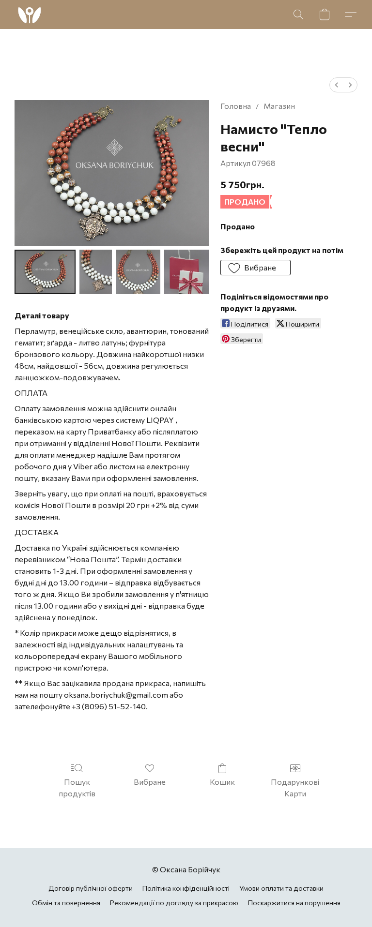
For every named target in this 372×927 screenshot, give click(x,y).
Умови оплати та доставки (281, 888)
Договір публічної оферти (90, 888)
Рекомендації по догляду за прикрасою (174, 902)
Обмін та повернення (66, 902)
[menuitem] (336, 85)
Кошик (222, 781)
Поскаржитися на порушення (294, 902)
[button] (29, 14)
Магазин (279, 105)
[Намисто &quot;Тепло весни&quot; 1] (95, 272)
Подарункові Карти (295, 787)
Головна (235, 105)
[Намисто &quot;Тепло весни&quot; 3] (186, 272)
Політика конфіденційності (186, 888)
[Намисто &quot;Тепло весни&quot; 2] (138, 272)
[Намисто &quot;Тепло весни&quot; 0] (45, 272)
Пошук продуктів (77, 787)
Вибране (150, 781)
